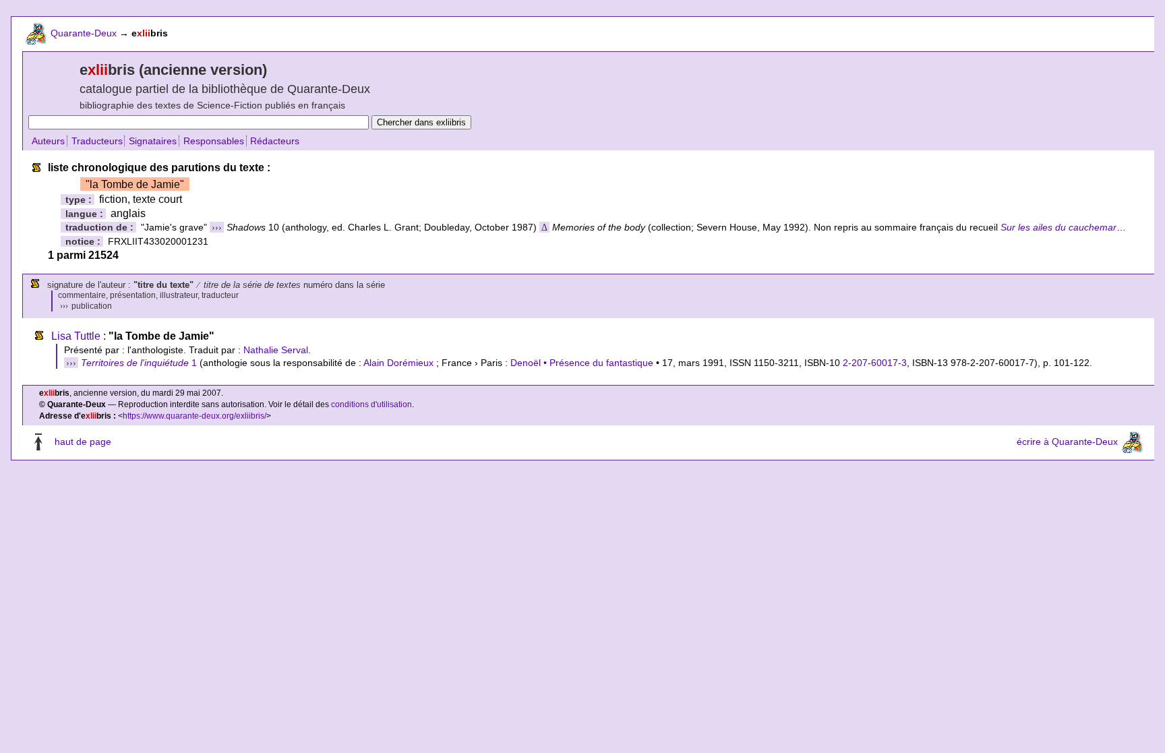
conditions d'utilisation (371, 404)
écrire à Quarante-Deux (1067, 441)
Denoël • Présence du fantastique (581, 362)
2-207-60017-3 (875, 362)
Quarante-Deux (84, 33)
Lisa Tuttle (75, 336)
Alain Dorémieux (398, 362)
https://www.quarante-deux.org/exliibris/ (194, 416)
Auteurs (48, 140)
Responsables (213, 140)
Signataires (153, 140)
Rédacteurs (274, 140)
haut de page (83, 441)
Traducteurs (97, 140)
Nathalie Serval (275, 349)
